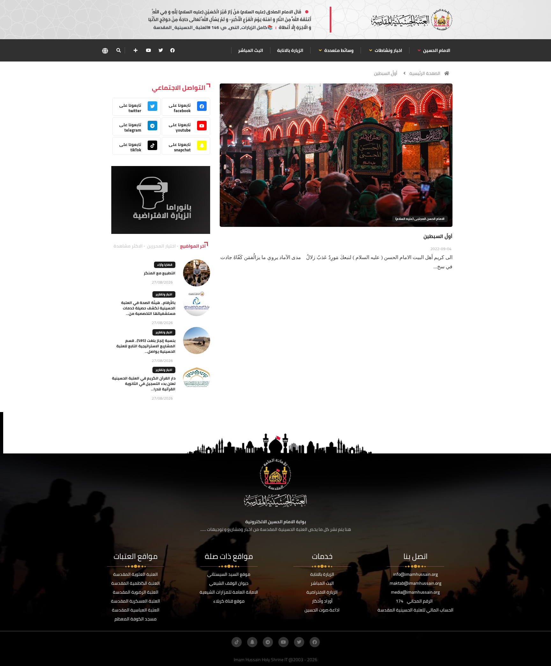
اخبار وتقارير (164, 294)
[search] (118, 50)
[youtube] (148, 50)
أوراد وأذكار (322, 601)
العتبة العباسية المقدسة (135, 610)
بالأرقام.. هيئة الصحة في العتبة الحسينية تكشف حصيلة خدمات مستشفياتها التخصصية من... (148, 308)
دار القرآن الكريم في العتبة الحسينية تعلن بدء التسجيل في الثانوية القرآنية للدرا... (143, 383)
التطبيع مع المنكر (159, 273)
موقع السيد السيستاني (228, 574)
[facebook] (172, 50)
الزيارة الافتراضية (322, 592)
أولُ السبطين (385, 73)
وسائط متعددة (338, 50)
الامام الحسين (436, 50)
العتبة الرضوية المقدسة (135, 592)
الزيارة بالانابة (290, 50)
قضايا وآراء (164, 265)
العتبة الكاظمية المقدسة (135, 583)
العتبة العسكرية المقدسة (135, 601)
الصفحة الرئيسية (424, 73)
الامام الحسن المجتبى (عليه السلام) (419, 219)
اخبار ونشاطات (388, 50)
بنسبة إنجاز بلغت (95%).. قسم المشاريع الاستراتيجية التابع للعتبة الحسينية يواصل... (145, 346)
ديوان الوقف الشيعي (228, 583)
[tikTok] (236, 642)
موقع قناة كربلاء (229, 601)
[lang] (105, 50)
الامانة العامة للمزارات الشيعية (229, 592)
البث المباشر (250, 50)
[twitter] (160, 50)
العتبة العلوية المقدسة (135, 574)
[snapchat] (252, 642)
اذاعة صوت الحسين (322, 610)
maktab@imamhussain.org (415, 583)
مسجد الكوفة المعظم (135, 619)
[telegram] (268, 642)
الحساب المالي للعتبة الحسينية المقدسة (415, 610)
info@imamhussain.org (415, 574)
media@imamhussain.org (415, 592)
